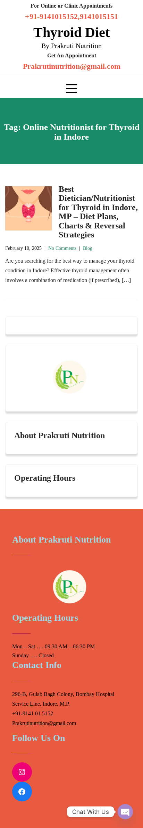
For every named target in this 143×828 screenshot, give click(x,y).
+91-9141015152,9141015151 (71, 16)
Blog (87, 248)
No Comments (62, 248)
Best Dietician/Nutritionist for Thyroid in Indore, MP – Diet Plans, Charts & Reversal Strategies (98, 212)
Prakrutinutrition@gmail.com (71, 66)
